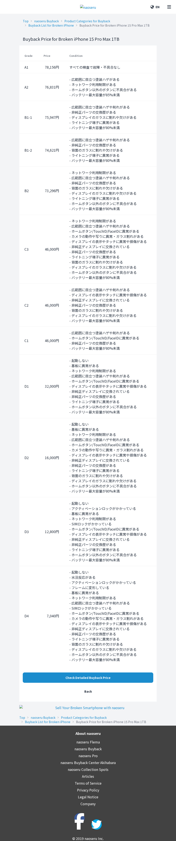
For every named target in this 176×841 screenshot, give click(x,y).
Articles (88, 776)
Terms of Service (88, 783)
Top (26, 21)
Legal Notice (88, 796)
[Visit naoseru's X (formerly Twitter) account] (96, 824)
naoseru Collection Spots (88, 769)
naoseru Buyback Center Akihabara (88, 762)
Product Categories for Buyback (87, 21)
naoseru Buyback (46, 21)
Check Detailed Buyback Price (88, 677)
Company (88, 803)
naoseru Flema (88, 742)
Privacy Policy (88, 790)
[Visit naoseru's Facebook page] (79, 818)
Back (88, 691)
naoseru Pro (88, 755)
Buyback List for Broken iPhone (51, 25)
